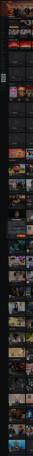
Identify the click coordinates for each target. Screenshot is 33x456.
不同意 (12, 235)
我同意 (21, 235)
